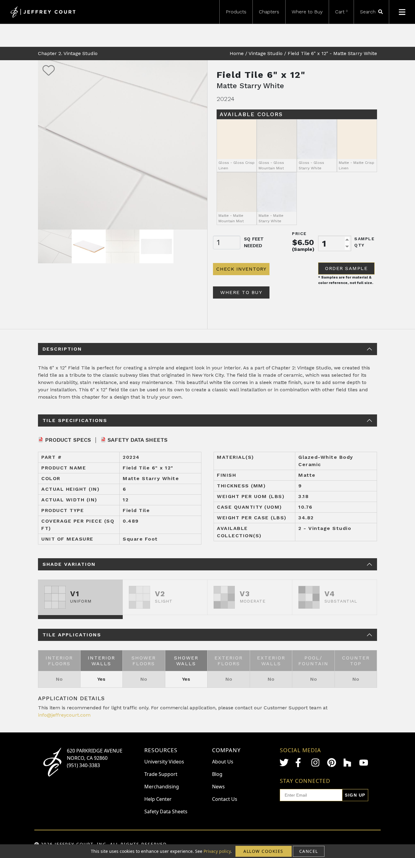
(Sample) (303, 249)
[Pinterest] (331, 762)
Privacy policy (217, 851)
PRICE (299, 233)
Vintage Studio (266, 53)
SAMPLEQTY (364, 241)
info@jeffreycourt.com (64, 715)
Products (236, 12)
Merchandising (161, 786)
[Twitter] (284, 762)
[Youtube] (363, 763)
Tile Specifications (75, 420)
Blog (217, 774)
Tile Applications (72, 635)
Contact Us (224, 799)
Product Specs (68, 440)
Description (62, 349)
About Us (222, 761)
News (218, 786)
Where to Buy (307, 12)
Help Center (158, 799)
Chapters (269, 12)
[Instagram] (316, 762)
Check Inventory (241, 269)
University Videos (164, 761)
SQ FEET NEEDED (254, 242)
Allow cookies (263, 851)
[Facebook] (299, 762)
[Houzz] (347, 762)
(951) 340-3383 (83, 765)
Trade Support (160, 774)
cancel (308, 851)
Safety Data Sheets (137, 440)
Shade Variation (69, 564)
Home (237, 53)
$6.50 (303, 242)
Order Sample (346, 268)
